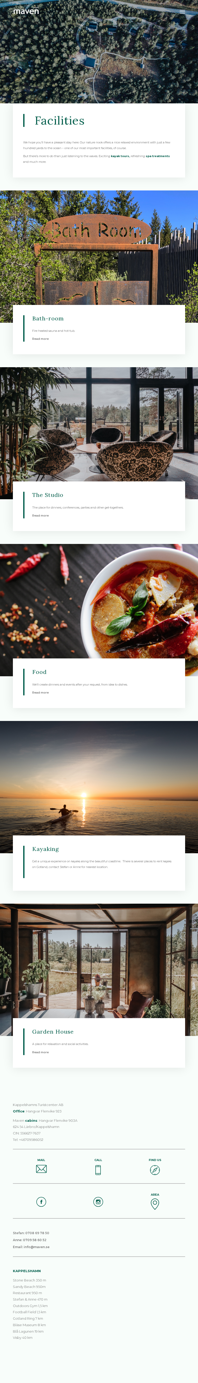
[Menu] (182, 12)
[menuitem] (182, 12)
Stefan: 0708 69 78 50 (31, 1233)
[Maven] (39, 11)
